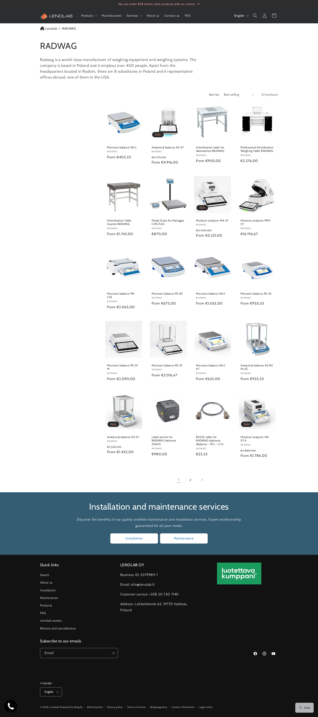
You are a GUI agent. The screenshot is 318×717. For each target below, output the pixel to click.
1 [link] (178, 480)
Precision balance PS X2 (256, 293)
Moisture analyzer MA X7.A (255, 438)
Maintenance (184, 538)
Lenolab (51, 28)
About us (46, 582)
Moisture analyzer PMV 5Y (256, 222)
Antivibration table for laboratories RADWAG (210, 148)
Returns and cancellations (58, 628)
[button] (89, 15)
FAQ (43, 613)
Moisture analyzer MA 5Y (212, 220)
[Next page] (202, 479)
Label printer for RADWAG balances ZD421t (164, 440)
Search (45, 575)
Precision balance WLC (122, 147)
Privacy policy (115, 706)
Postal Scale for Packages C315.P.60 (168, 222)
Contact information (183, 706)
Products (46, 605)
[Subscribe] (113, 653)
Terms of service (136, 706)
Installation (134, 538)
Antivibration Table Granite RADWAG (119, 222)
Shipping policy (158, 706)
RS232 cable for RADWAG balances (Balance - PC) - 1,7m (210, 440)
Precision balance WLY (210, 293)
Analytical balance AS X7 (123, 436)
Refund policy (95, 706)
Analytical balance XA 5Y (168, 147)
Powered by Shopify (71, 707)
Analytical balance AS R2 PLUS (257, 367)
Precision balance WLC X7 (211, 367)
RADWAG (69, 28)
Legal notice (206, 706)
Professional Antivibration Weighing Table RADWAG (257, 148)
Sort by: (214, 94)
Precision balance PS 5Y (167, 365)
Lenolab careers (51, 620)
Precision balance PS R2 (167, 293)
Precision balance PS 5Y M (122, 367)
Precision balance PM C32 (121, 295)
